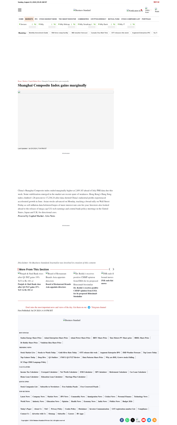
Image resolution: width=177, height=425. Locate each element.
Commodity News (78, 396)
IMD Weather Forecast (131, 352)
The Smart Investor (67, 19)
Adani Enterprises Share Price (56, 337)
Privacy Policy (56, 408)
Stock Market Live (27, 352)
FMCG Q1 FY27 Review (70, 357)
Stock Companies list (130, 19)
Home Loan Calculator (29, 376)
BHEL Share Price (141, 337)
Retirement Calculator (118, 372)
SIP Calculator (101, 372)
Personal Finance (124, 396)
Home (21, 19)
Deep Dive (42, 357)
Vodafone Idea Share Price (50, 342)
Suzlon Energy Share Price (30, 337)
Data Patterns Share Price (93, 357)
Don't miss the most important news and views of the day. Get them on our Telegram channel (66, 307)
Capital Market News (35, 81)
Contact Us (24, 413)
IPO (36, 19)
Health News (76, 401)
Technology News (140, 396)
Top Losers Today (150, 352)
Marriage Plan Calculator (75, 376)
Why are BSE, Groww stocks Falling (120, 357)
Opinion (65, 401)
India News (102, 401)
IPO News (64, 396)
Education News (53, 401)
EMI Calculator (86, 372)
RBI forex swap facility (60, 33)
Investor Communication (99, 408)
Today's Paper (25, 408)
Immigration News (95, 396)
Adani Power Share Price (80, 337)
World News (25, 401)
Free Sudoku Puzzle (70, 386)
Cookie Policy (70, 408)
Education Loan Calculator (52, 376)
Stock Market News (48, 19)
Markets (29, 19)
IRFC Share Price (100, 337)
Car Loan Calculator (138, 372)
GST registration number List (123, 408)
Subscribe (61, 413)
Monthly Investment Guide (38, 33)
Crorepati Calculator (49, 372)
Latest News (25, 396)
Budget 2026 (127, 401)
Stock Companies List (29, 386)
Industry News (38, 401)
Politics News (115, 401)
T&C (46, 408)
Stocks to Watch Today (47, 352)
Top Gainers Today (27, 357)
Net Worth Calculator (68, 372)
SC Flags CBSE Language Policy (33, 362)
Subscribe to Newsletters (49, 386)
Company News (39, 396)
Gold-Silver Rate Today (67, 352)
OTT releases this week (120, 33)
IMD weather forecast (79, 33)
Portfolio (146, 19)
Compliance (142, 408)
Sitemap (51, 413)
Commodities (83, 19)
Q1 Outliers (53, 357)
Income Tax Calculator (29, 372)
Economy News (89, 401)
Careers (71, 413)
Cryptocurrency (98, 19)
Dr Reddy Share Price (29, 342)
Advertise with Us (39, 413)
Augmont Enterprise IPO (141, 33)
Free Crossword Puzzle (89, 386)
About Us (38, 408)
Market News (52, 396)
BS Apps (80, 413)
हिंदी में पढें (156, 2)
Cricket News (110, 396)
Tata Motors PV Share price (121, 337)
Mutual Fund (113, 19)
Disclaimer (83, 408)
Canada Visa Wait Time (99, 33)
